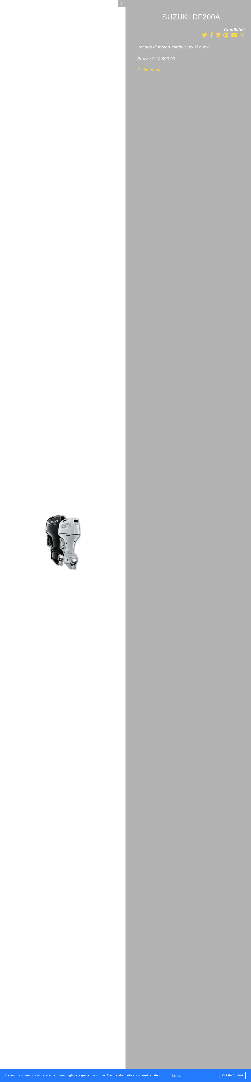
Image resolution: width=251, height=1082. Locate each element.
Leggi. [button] (176, 1075)
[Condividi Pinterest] (226, 35)
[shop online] (8, 44)
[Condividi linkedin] (218, 35)
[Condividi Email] (234, 35)
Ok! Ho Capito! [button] (232, 1075)
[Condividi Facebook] (211, 35)
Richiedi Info (149, 70)
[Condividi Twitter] (204, 35)
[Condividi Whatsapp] (242, 35)
